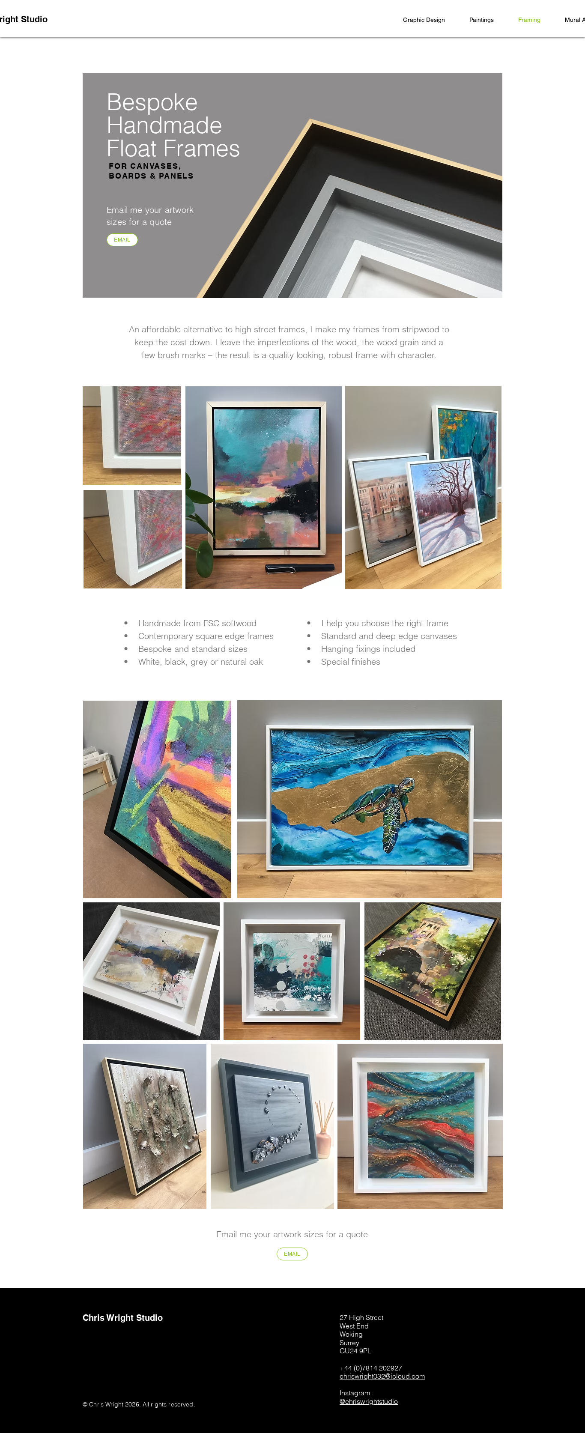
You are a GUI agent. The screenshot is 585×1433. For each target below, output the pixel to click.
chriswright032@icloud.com (382, 1376)
